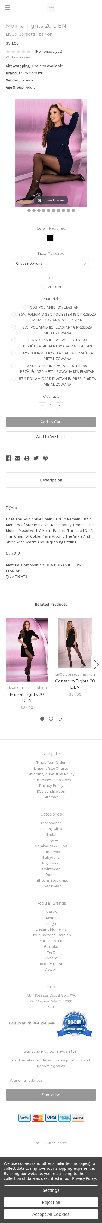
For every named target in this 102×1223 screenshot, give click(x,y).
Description (51, 479)
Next (96, 664)
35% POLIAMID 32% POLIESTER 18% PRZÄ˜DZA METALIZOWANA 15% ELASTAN (57, 343)
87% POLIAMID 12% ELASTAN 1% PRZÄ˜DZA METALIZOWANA (57, 356)
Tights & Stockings (51, 880)
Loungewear (51, 851)
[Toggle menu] (7, 7)
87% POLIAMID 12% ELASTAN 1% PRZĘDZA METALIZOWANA (57, 330)
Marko (51, 912)
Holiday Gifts (51, 828)
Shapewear (51, 886)
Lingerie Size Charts (51, 768)
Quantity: (51, 396)
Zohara (51, 958)
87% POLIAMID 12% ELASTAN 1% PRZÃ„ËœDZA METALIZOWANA (57, 381)
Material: (51, 299)
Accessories (51, 823)
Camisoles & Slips (51, 846)
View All (51, 969)
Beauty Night (51, 963)
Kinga (51, 923)
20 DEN (54, 287)
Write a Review (18, 57)
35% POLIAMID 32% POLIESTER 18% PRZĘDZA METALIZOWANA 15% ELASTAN (57, 317)
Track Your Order (51, 762)
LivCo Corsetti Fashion (51, 935)
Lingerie (51, 840)
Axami (51, 918)
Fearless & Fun (51, 940)
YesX (51, 952)
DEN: (51, 278)
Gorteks (51, 946)
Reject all (51, 1202)
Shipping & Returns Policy (51, 774)
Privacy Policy (51, 785)
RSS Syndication (51, 791)
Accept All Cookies (51, 1214)
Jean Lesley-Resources (51, 780)
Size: (51, 253)
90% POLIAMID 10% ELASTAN (54, 307)
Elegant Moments (51, 929)
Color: (51, 228)
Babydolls (51, 857)
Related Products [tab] (51, 604)
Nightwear (51, 863)
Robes (51, 874)
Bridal (51, 834)
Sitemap (51, 797)
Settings (51, 1190)
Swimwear (51, 869)
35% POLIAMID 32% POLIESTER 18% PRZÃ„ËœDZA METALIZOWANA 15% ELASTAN (57, 368)
